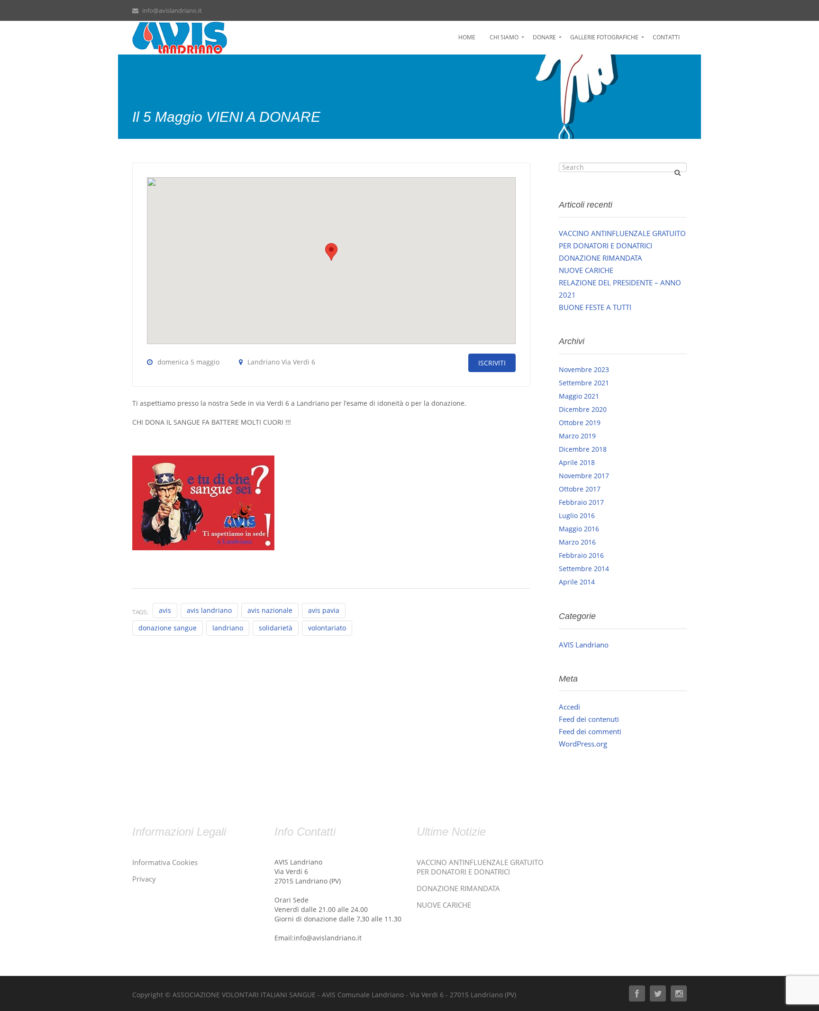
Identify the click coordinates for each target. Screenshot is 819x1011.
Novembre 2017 (584, 475)
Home (466, 37)
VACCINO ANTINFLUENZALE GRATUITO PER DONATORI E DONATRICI (480, 866)
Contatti (666, 37)
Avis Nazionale (269, 610)
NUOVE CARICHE (586, 270)
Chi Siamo (504, 37)
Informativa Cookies (165, 862)
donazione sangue (167, 627)
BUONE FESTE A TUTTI (595, 307)
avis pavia (323, 610)
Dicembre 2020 (583, 409)
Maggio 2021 (579, 396)
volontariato (327, 627)
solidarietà (275, 627)
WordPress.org (583, 743)
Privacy (144, 878)
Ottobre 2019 (580, 422)
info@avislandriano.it (172, 10)
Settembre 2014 (584, 568)
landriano (227, 627)
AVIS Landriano (584, 644)
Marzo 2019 (577, 435)
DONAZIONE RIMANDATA (600, 258)
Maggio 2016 (579, 528)
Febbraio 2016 (581, 555)
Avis (165, 610)
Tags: (140, 612)
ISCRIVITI (492, 362)
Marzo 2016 (577, 541)
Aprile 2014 (577, 581)
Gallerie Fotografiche (604, 37)
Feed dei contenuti (589, 719)
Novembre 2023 (584, 369)
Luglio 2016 (577, 515)
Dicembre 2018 (583, 449)
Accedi (569, 706)
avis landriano (209, 610)
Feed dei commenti (590, 731)
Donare (544, 37)
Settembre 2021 (584, 382)
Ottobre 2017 (580, 488)
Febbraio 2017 (581, 502)
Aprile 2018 (577, 462)
